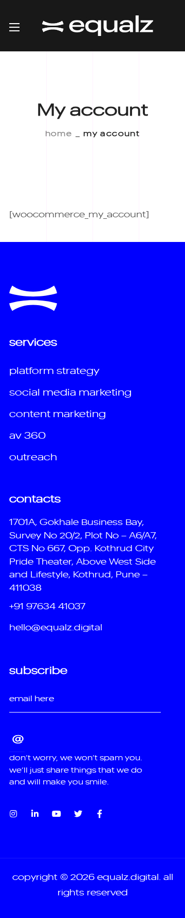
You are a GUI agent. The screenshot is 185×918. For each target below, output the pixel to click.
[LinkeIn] (35, 813)
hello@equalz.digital (55, 626)
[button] (54, 370)
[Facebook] (99, 813)
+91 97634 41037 (47, 605)
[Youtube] (56, 813)
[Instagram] (13, 813)
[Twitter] (78, 813)
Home (58, 133)
